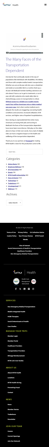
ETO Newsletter (13, 170)
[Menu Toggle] (45, 4)
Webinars (11, 189)
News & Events (13, 178)
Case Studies (12, 326)
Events (10, 172)
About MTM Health (14, 373)
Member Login (13, 336)
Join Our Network (14, 441)
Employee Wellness (14, 167)
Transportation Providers (16, 351)
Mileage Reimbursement (16, 356)
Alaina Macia (12, 164)
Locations (11, 378)
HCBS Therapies (13, 316)
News (10, 404)
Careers (10, 431)
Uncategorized (13, 186)
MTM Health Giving (14, 383)
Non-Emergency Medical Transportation (24, 254)
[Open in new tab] (16, 289)
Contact (10, 392)
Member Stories (13, 409)
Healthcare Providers (24, 251)
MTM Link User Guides (15, 361)
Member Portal (13, 341)
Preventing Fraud (14, 387)
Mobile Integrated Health (16, 312)
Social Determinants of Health (18, 321)
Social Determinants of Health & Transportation (24, 248)
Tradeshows (12, 183)
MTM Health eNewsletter (16, 175)
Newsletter (11, 419)
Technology (12, 181)
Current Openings (14, 436)
